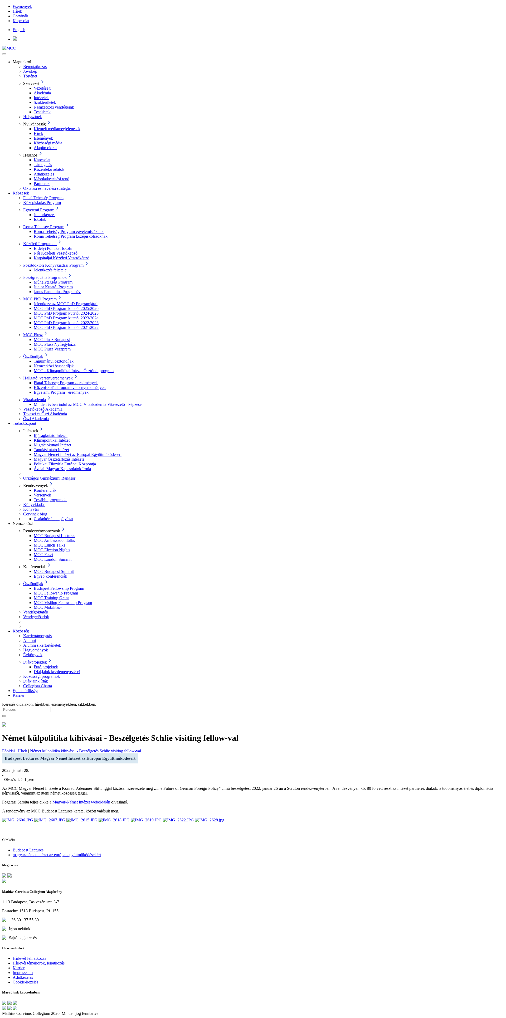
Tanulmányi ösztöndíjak (54, 361)
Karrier (19, 695)
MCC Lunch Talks (49, 545)
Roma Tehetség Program (43, 227)
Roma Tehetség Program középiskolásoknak (71, 236)
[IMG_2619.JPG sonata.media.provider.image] (147, 820)
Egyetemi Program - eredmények (61, 392)
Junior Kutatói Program (53, 287)
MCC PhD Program (40, 299)
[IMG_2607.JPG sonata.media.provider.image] (50, 820)
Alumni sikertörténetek (42, 645)
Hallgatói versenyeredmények (48, 378)
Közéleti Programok (40, 243)
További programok (50, 500)
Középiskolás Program (42, 202)
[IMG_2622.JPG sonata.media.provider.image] (179, 820)
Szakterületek (45, 102)
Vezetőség (42, 88)
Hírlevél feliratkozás (29, 958)
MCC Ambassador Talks (54, 540)
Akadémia (42, 93)
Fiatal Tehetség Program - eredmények (66, 383)
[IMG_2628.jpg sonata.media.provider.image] (209, 820)
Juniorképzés (44, 214)
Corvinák (20, 16)
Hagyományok (35, 650)
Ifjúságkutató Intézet (50, 435)
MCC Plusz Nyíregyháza (55, 344)
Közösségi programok (41, 676)
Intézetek (41, 97)
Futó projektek (46, 667)
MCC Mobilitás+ (48, 607)
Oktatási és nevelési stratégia (47, 188)
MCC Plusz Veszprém (52, 349)
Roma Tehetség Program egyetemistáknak (69, 231)
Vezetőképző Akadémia (42, 409)
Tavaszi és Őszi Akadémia (45, 414)
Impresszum (23, 972)
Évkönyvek (32, 654)
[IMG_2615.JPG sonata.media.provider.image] (82, 820)
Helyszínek (32, 116)
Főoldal (8, 751)
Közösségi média (48, 143)
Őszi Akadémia (36, 418)
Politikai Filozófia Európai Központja (65, 464)
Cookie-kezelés (25, 982)
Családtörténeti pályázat (53, 519)
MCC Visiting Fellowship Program (63, 602)
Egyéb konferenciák (50, 576)
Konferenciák (45, 490)
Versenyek (42, 495)
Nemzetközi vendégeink (54, 107)
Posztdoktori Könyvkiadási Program (53, 265)
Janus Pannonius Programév (57, 291)
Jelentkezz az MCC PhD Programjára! (66, 303)
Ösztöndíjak (33, 356)
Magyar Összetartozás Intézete (59, 459)
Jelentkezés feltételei (50, 270)
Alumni (29, 640)
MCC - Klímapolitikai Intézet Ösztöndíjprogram (74, 370)
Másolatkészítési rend (51, 179)
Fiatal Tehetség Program (43, 198)
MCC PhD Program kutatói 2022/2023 (66, 322)
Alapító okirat (45, 147)
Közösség (21, 631)
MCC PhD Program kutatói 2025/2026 (66, 308)
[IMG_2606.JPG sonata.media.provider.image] (18, 820)
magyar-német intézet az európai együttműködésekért (57, 855)
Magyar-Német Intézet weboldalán (81, 802)
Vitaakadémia (34, 399)
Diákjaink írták (35, 681)
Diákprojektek (35, 662)
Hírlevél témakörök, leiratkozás (39, 963)
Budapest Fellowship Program (59, 588)
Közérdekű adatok (49, 169)
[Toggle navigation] (4, 54)
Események (22, 6)
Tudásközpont (24, 423)
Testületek (42, 112)
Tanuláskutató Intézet (51, 449)
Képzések (21, 193)
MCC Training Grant (51, 598)
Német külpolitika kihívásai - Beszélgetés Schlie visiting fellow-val (85, 751)
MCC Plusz (33, 335)
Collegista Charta (37, 686)
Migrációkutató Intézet (52, 445)
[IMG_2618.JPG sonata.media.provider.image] (115, 820)
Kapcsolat (21, 20)
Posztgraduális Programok (45, 277)
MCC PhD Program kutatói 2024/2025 (66, 313)
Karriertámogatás (37, 636)
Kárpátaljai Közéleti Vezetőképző (61, 258)
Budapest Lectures (28, 850)
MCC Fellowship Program (56, 593)
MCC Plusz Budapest (52, 339)
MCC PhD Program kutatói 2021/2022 (66, 327)
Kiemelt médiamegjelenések (57, 128)
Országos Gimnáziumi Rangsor (49, 478)
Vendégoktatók (35, 612)
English (19, 29)
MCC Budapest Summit (54, 571)
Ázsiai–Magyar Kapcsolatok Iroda (62, 468)
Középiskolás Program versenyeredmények (70, 387)
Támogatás (43, 164)
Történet (30, 76)
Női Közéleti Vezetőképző (55, 253)
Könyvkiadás (34, 504)
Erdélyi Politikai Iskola (53, 248)
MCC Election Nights (52, 550)
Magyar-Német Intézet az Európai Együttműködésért (77, 454)
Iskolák (40, 219)
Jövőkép (30, 71)
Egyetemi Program (38, 210)
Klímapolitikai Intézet (52, 440)
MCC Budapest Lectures (54, 535)
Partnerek (42, 183)
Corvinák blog (35, 514)
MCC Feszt (43, 554)
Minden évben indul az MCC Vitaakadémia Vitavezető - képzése (88, 404)
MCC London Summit (52, 559)
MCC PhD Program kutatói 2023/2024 (66, 318)
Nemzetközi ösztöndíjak (54, 366)
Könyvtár (31, 509)
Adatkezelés (44, 174)
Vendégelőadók (36, 617)
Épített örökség (25, 690)
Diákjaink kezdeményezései (57, 671)
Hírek (17, 11)
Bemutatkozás (35, 66)
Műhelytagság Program (53, 282)
